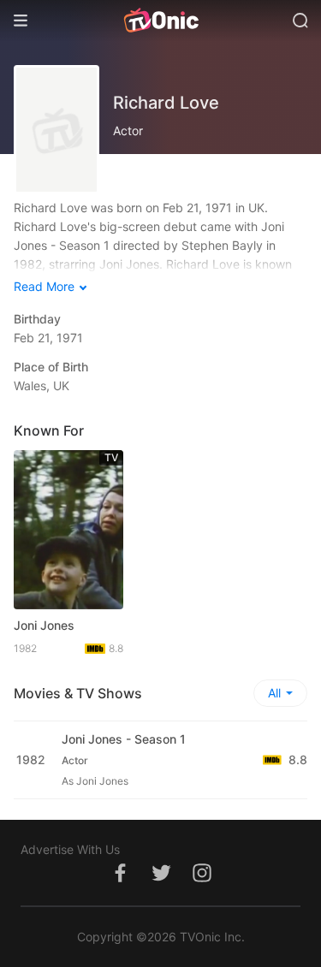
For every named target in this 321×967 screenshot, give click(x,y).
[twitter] (161, 882)
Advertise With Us (70, 849)
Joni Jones (44, 625)
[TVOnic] (160, 20)
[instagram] (202, 882)
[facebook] (120, 882)
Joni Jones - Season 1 (124, 739)
